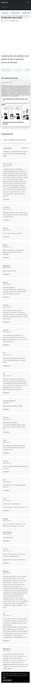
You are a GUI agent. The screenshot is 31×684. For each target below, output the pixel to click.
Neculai (5, 519)
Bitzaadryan (7, 649)
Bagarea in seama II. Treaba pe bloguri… (13, 123)
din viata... (5, 13)
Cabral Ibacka (7, 532)
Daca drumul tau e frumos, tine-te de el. (15, 99)
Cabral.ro (4, 2)
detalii (4, 677)
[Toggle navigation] (27, 2)
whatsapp (18, 70)
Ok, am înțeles (7, 680)
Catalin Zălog (7, 148)
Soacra (5, 282)
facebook (7, 70)
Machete (6, 571)
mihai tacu (6, 266)
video (13, 20)
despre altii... (15, 13)
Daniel (5, 245)
